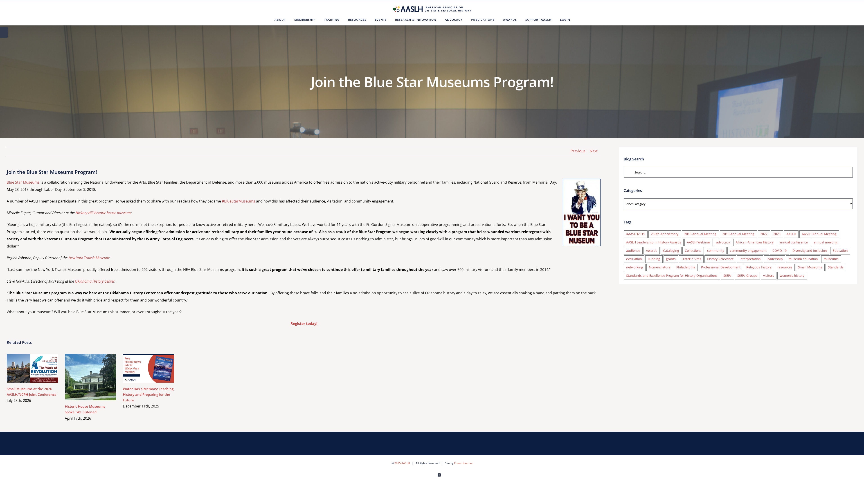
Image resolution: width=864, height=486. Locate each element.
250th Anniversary (664, 234)
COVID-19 (779, 250)
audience (633, 250)
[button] (580, 19)
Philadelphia (685, 267)
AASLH (791, 234)
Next (594, 150)
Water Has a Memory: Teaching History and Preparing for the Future (142, 368)
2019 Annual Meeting (738, 234)
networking (634, 267)
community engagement (748, 250)
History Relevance (720, 259)
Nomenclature (659, 267)
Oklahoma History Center (95, 281)
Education (840, 250)
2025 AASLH (402, 463)
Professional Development (720, 267)
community (715, 250)
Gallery (39, 368)
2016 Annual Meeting (700, 234)
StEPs (727, 275)
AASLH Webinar (698, 242)
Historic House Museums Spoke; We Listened (84, 377)
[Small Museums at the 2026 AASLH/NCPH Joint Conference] (32, 368)
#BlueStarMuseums (238, 201)
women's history (792, 275)
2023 (777, 234)
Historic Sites (691, 259)
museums (831, 259)
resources (784, 267)
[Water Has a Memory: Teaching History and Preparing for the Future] (148, 368)
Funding (654, 259)
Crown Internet (463, 463)
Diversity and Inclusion (809, 250)
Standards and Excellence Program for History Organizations (672, 275)
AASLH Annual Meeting (819, 234)
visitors (768, 275)
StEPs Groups (747, 275)
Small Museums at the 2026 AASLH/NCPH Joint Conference (26, 368)
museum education (803, 259)
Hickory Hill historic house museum (103, 212)
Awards (651, 250)
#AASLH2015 (635, 234)
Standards (836, 267)
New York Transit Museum (88, 257)
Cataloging (671, 250)
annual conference (793, 242)
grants (671, 259)
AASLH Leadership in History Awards (653, 242)
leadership (775, 259)
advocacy (723, 242)
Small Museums (810, 267)
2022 (763, 234)
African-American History (755, 242)
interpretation (750, 259)
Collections (693, 250)
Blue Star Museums (23, 182)
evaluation (634, 259)
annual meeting (825, 242)
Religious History (759, 267)
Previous (578, 150)
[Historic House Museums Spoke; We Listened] (90, 377)
